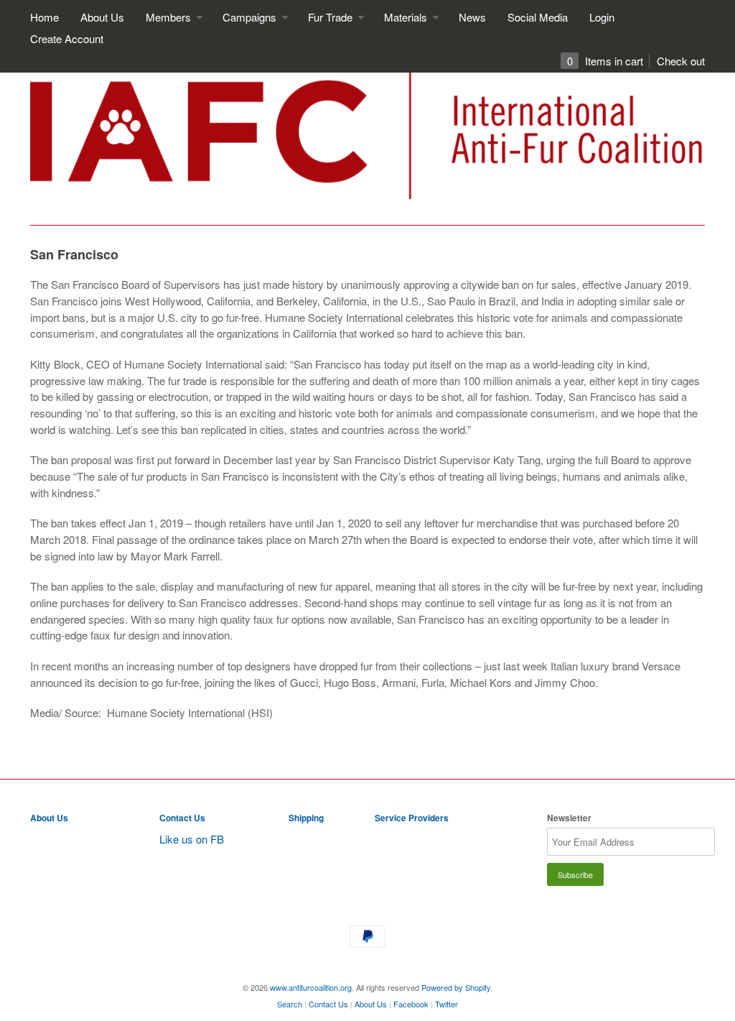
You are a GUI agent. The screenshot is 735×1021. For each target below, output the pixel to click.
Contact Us (182, 817)
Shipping (306, 817)
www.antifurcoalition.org (311, 987)
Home (44, 16)
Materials (407, 16)
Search (289, 1004)
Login (601, 16)
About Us (102, 16)
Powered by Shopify (455, 987)
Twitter (446, 1004)
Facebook (411, 1004)
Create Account (66, 38)
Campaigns (251, 16)
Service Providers (412, 817)
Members (170, 16)
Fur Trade (331, 16)
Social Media (537, 16)
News (472, 16)
